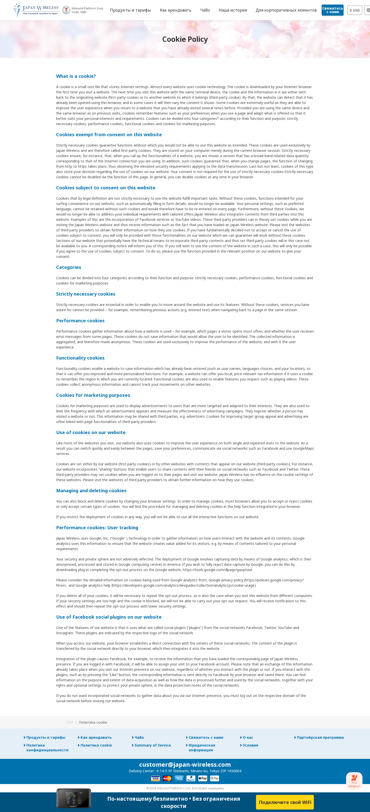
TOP (69, 722)
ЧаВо (139, 737)
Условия (250, 745)
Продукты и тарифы (45, 737)
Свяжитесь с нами (332, 10)
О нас (248, 737)
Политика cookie (96, 745)
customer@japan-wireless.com (185, 764)
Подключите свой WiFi (285, 802)
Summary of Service (153, 745)
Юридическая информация (202, 747)
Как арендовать (96, 737)
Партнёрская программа (320, 737)
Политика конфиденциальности (47, 747)
